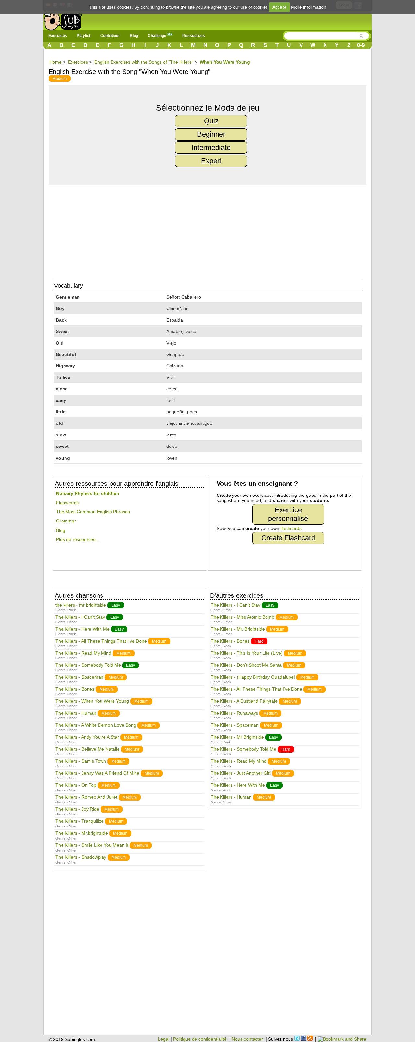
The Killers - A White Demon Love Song (95, 725)
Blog (134, 35)
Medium (60, 78)
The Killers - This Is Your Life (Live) (247, 653)
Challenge (157, 35)
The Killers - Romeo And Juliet (86, 797)
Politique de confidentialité (200, 1039)
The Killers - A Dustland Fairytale (244, 701)
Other (72, 622)
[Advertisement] (211, 230)
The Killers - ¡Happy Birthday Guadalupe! (253, 677)
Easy (115, 605)
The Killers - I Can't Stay (80, 616)
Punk (227, 742)
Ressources (193, 35)
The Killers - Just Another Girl (241, 773)
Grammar (66, 520)
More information (308, 7)
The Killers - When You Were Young (92, 701)
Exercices (57, 35)
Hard (259, 641)
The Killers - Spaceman (79, 677)
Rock (71, 610)
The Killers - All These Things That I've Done (101, 641)
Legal (163, 1039)
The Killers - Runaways (234, 713)
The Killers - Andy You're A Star (87, 737)
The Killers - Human (75, 713)
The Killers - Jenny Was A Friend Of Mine (97, 773)
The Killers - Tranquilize (79, 821)
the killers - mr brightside (80, 604)
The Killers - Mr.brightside (81, 833)
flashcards (291, 528)
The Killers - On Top (75, 785)
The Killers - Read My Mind (83, 653)
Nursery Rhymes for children (87, 493)
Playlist (83, 35)
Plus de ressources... (77, 539)
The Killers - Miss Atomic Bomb (242, 616)
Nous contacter (247, 1039)
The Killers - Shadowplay (80, 857)
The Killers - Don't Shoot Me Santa (246, 665)
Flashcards (67, 502)
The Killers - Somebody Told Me (88, 665)
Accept (279, 7)
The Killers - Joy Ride (77, 809)
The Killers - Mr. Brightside (238, 628)
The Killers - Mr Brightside (237, 737)
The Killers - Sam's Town (80, 761)
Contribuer (110, 35)
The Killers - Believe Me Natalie (87, 749)
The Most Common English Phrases (93, 511)
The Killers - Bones (74, 689)
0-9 (361, 45)
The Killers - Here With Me (82, 628)
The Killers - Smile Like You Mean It (91, 845)
